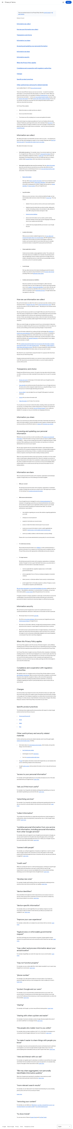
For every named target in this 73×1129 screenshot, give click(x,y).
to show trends (29, 591)
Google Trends (33, 1117)
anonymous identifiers (38, 287)
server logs (48, 197)
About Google (10, 1126)
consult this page (20, 128)
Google (4, 1126)
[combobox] (64, 1126)
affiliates (39, 547)
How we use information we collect (27, 29)
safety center (26, 766)
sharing (39, 424)
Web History (34, 1105)
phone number (31, 186)
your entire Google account (42, 1106)
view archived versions (36, 88)
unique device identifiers (39, 182)
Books (20, 719)
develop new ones (31, 304)
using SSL (36, 615)
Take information (23, 401)
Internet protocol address (31, 214)
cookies (30, 287)
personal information (45, 154)
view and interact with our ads (48, 168)
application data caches (38, 273)
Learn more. (36, 779)
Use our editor (22, 392)
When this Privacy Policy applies (26, 62)
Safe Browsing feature (24, 621)
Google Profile (29, 159)
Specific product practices (25, 79)
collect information (50, 165)
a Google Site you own (47, 1105)
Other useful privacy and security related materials (32, 85)
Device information (27, 177)
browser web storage (49, 271)
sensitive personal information (36, 491)
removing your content (48, 424)
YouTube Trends (42, 1117)
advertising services (40, 290)
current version (47, 12)
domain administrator (45, 501)
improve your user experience (23, 333)
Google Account (44, 95)
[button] (2, 2)
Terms (21, 1126)
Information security (23, 57)
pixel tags (51, 331)
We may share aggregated (23, 588)
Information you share (23, 40)
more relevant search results (41, 97)
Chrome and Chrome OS (24, 716)
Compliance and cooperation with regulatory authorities (34, 68)
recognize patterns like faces (32, 757)
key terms (50, 122)
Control (20, 397)
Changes (19, 74)
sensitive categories (33, 338)
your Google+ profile (29, 1106)
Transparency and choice (24, 35)
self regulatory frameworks (23, 675)
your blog (39, 1105)
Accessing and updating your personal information (32, 46)
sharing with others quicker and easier (41, 98)
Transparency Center (29, 1126)
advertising (36, 753)
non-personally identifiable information (38, 588)
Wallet (20, 723)
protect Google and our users (44, 304)
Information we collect (24, 24)
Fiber (20, 726)
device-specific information (36, 180)
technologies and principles (35, 745)
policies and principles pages (23, 740)
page (21, 760)
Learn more (19, 1094)
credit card (41, 155)
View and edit (22, 385)
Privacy (17, 1126)
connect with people (23, 98)
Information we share (23, 51)
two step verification (29, 619)
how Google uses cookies (28, 750)
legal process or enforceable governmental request (39, 530)
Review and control (23, 380)
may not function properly (39, 408)
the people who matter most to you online (35, 142)
